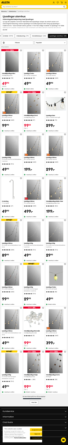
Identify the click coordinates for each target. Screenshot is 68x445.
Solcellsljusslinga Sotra (53, 376)
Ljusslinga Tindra (30, 74)
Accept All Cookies (37, 430)
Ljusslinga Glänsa (51, 74)
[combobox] (32, 6)
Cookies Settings (37, 438)
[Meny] (66, 3)
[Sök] (65, 6)
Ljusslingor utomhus (58, 36)
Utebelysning (12, 11)
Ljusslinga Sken (53, 116)
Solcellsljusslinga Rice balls (32, 332)
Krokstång (5, 202)
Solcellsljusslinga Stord (31, 116)
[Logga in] (54, 3)
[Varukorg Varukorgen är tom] (62, 3)
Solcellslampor (39, 36)
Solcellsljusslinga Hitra (8, 74)
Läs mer (5, 29)
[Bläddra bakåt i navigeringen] (2, 35)
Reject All (37, 434)
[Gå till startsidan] (5, 3)
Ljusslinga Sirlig (11, 159)
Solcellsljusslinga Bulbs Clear (54, 202)
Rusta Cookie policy (20, 437)
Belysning (4, 11)
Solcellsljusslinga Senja (30, 376)
